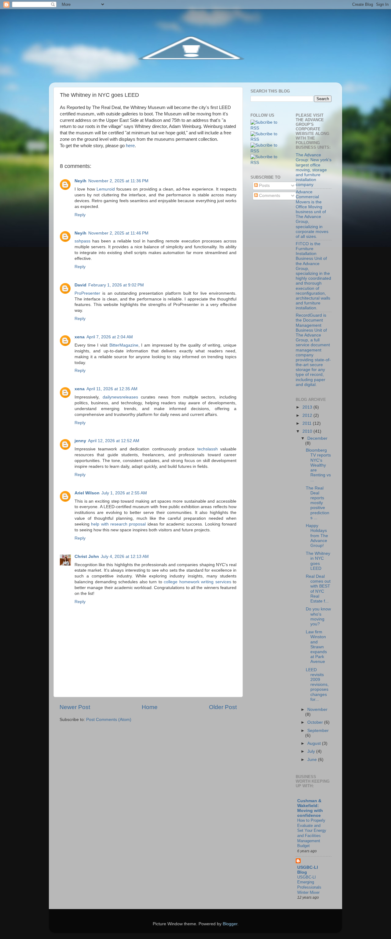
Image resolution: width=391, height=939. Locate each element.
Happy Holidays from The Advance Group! (317, 535)
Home (150, 707)
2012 (307, 415)
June (312, 759)
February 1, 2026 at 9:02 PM (116, 285)
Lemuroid (106, 189)
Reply (80, 215)
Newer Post (75, 707)
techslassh (207, 449)
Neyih (80, 181)
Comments (269, 195)
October (315, 722)
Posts (264, 185)
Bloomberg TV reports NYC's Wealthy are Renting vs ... (318, 465)
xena (80, 337)
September (318, 730)
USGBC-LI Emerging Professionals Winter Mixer (309, 885)
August (314, 743)
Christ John (87, 556)
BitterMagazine (123, 345)
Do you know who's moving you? (318, 616)
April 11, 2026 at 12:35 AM (111, 389)
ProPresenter (87, 293)
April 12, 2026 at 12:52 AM (113, 441)
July (311, 751)
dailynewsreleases (120, 397)
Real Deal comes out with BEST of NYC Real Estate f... (318, 588)
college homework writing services (197, 582)
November (317, 709)
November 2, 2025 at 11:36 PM (118, 181)
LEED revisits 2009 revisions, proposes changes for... (317, 685)
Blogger (230, 924)
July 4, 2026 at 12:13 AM (125, 556)
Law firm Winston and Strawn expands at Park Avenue (316, 647)
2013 (307, 407)
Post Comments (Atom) (108, 719)
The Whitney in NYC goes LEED (318, 561)
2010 (307, 431)
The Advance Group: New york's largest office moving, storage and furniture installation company (313, 170)
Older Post (223, 707)
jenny (80, 441)
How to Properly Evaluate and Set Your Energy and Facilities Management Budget (311, 833)
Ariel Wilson (87, 493)
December (317, 438)
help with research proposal (118, 524)
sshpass (82, 241)
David (80, 285)
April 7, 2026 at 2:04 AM (109, 337)
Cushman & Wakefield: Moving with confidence (310, 808)
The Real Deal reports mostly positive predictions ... (317, 503)
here (130, 145)
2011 (307, 423)
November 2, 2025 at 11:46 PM (118, 233)
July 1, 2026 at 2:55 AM (124, 493)
